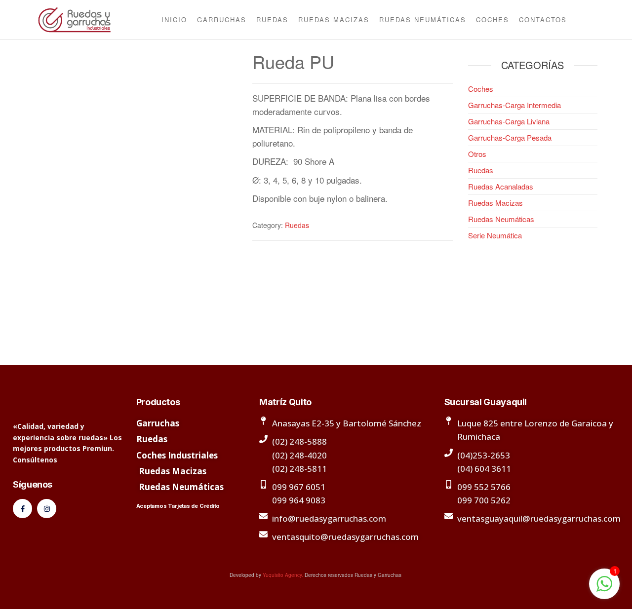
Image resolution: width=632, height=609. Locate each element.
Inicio (174, 19)
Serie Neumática (495, 235)
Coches (492, 19)
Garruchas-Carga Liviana (509, 121)
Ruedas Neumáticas (422, 19)
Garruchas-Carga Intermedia (514, 105)
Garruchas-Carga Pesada (510, 137)
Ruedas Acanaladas (500, 186)
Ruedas (272, 19)
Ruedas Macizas (333, 19)
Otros (477, 154)
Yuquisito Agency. (283, 574)
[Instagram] (46, 508)
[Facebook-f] (22, 508)
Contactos (543, 19)
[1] (604, 588)
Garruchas (221, 19)
